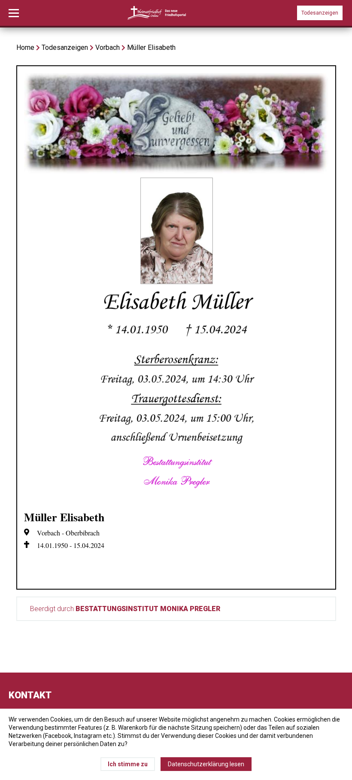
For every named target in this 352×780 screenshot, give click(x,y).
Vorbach (107, 47)
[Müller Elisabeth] (176, 499)
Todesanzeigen (319, 13)
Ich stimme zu (128, 764)
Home (25, 47)
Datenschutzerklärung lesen (206, 764)
